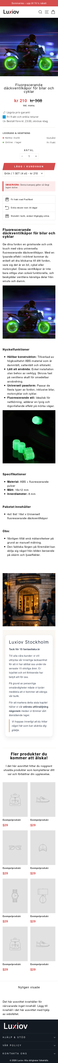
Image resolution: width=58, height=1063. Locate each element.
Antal (29, 150)
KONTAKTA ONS (15, 1053)
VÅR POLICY (12, 1045)
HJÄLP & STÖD (14, 1037)
